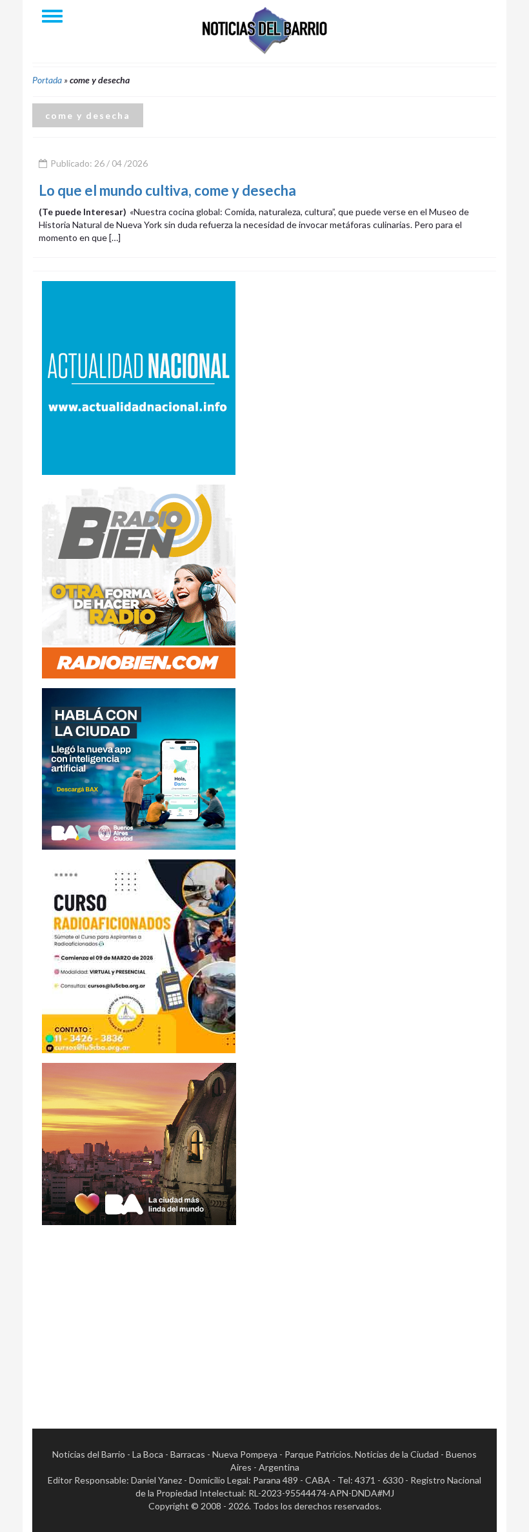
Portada (47, 79)
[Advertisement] (138, 1315)
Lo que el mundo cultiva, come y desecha (167, 190)
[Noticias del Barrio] (264, 29)
